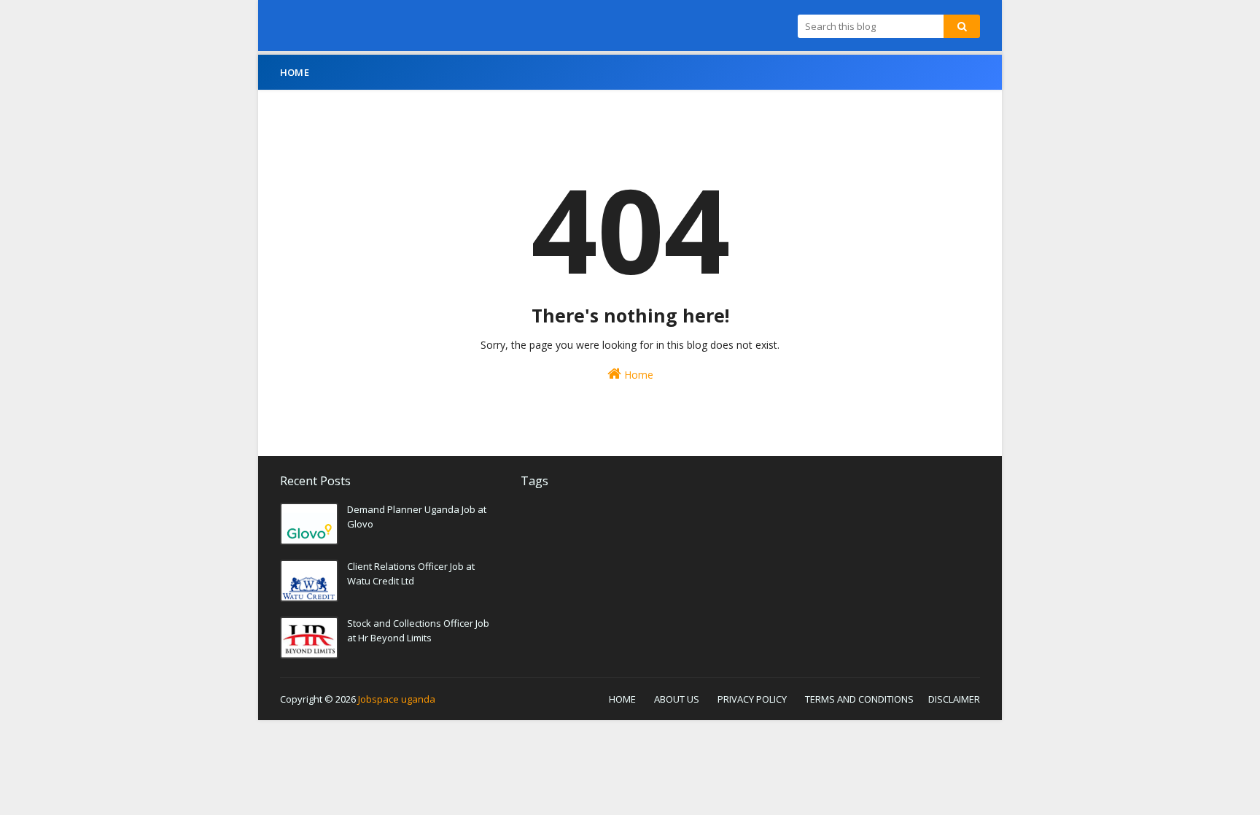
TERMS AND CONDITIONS (859, 699)
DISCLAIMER (954, 699)
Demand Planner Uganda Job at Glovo (416, 516)
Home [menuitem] (294, 72)
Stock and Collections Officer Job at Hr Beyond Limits (418, 630)
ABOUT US (676, 699)
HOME (622, 699)
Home (637, 375)
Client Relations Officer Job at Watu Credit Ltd (411, 573)
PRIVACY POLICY (752, 699)
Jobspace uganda (396, 699)
